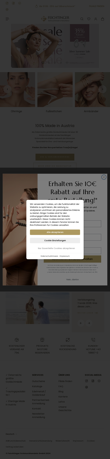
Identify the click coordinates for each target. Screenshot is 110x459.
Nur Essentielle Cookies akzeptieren (56, 248)
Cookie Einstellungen (55, 240)
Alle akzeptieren (55, 232)
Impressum (65, 256)
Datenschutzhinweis (49, 256)
